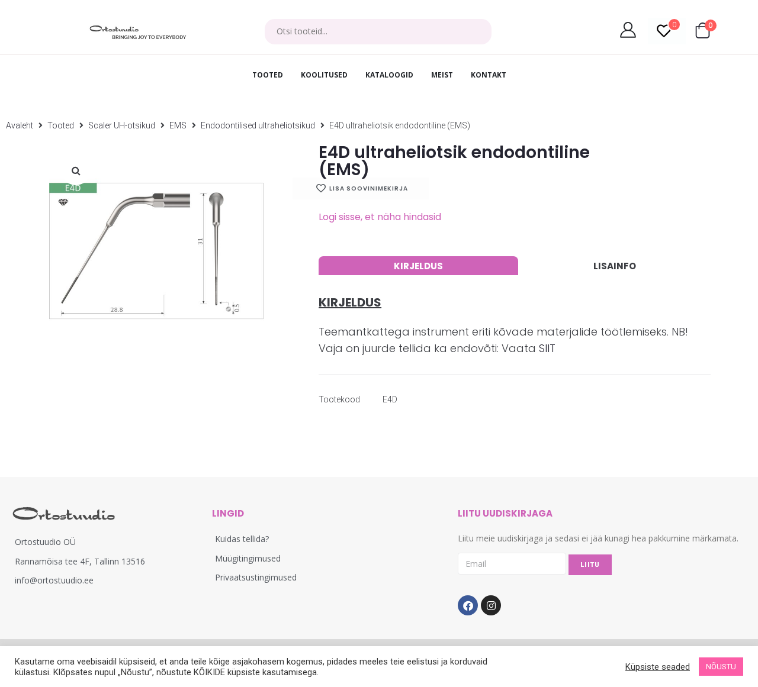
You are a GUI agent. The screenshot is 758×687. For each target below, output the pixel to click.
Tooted (60, 125)
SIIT (547, 348)
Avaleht (19, 125)
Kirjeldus (418, 266)
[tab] (418, 265)
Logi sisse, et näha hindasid (380, 217)
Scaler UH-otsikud (121, 125)
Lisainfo (614, 266)
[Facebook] (468, 605)
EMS (178, 125)
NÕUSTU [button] (721, 666)
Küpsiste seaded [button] (657, 667)
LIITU (590, 565)
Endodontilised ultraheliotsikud (258, 125)
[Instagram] (491, 605)
